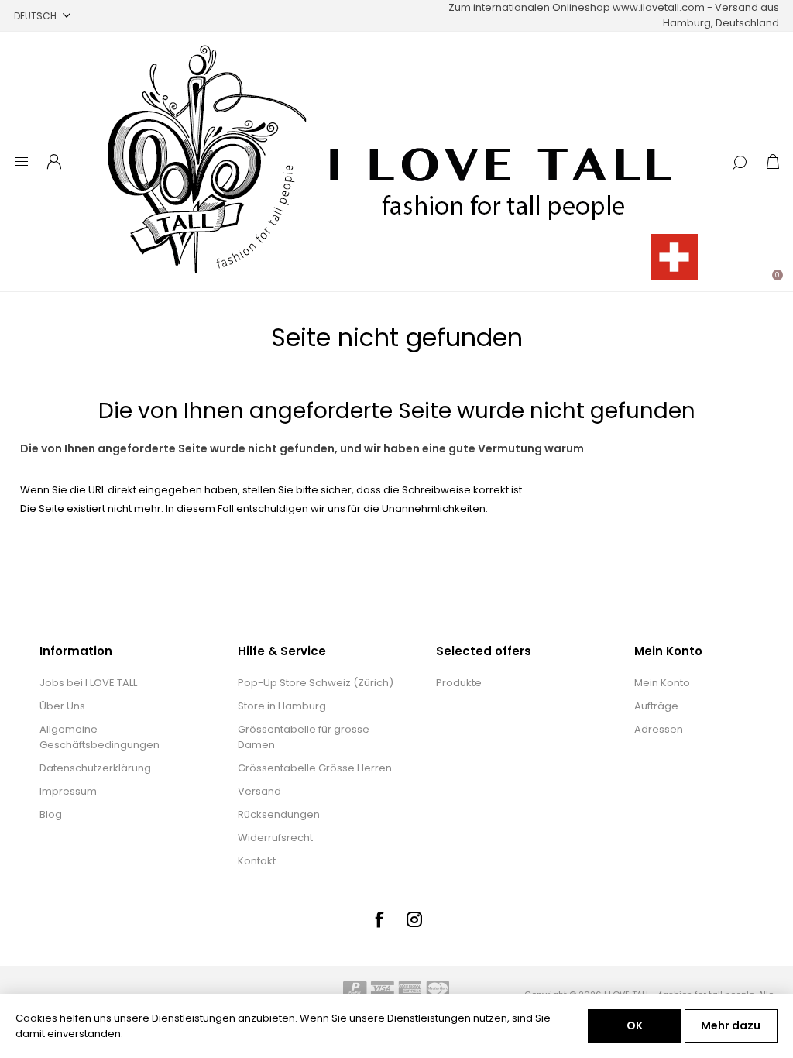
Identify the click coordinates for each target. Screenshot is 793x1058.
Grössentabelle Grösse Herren (315, 768)
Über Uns (62, 706)
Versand (259, 791)
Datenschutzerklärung (95, 768)
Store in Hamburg (282, 706)
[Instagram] (414, 919)
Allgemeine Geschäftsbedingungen (99, 737)
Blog (50, 814)
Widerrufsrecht (275, 837)
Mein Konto (662, 682)
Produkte (459, 682)
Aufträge (656, 706)
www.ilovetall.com (659, 7)
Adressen (658, 729)
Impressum (68, 791)
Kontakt (257, 861)
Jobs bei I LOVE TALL (88, 682)
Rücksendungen (279, 814)
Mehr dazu (730, 1025)
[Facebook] (378, 919)
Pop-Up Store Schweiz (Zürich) (315, 682)
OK (635, 1025)
